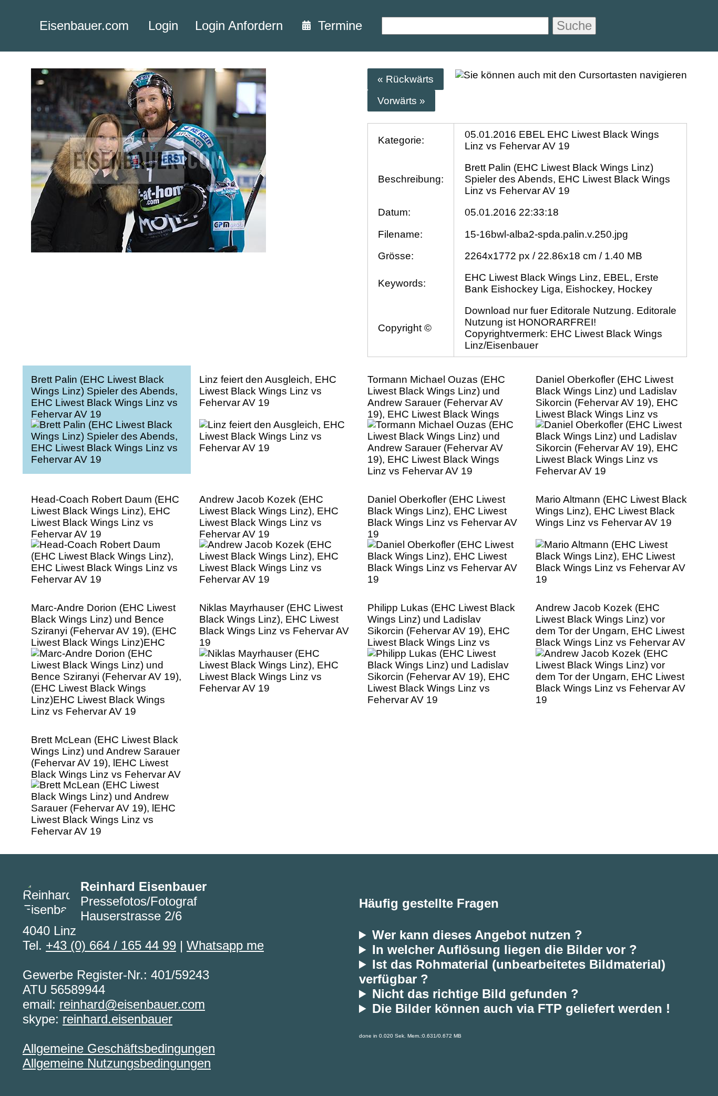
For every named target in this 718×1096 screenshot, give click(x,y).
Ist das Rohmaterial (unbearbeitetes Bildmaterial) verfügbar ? (512, 971)
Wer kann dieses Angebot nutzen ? (477, 935)
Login (163, 25)
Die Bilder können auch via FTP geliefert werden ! (521, 1008)
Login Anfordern (239, 25)
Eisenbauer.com (84, 25)
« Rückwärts (405, 79)
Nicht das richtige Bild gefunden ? (475, 994)
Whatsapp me (225, 945)
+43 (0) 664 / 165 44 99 (111, 945)
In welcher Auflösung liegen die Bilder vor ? (504, 949)
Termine (336, 25)
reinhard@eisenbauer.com (132, 1004)
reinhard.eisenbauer (117, 1019)
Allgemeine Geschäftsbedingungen (119, 1048)
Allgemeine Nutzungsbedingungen (117, 1063)
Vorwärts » (401, 100)
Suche (574, 25)
